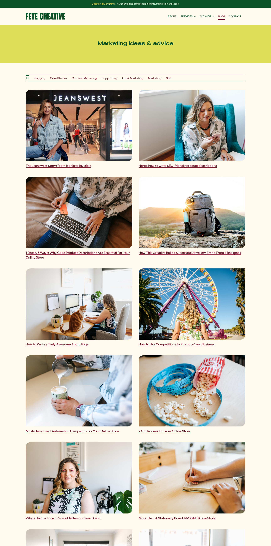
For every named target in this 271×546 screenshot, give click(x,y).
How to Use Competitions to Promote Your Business (177, 344)
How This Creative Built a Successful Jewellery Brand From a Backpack (190, 253)
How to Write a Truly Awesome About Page (57, 344)
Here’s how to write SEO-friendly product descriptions (178, 166)
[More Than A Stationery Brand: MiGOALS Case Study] (192, 444)
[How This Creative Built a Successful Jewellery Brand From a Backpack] (192, 178)
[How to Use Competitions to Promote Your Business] (192, 270)
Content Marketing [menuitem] (84, 78)
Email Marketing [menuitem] (132, 78)
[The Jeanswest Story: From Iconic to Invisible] (79, 92)
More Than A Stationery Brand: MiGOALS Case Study (177, 518)
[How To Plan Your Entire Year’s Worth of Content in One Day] (79, 531)
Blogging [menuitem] (39, 78)
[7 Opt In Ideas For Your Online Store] (192, 357)
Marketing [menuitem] (154, 78)
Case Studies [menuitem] (58, 78)
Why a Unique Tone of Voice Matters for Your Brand (63, 518)
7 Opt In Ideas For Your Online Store (164, 431)
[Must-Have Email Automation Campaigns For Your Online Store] (79, 357)
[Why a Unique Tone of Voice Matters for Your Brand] (79, 444)
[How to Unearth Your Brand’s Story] (192, 531)
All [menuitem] (27, 78)
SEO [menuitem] (169, 78)
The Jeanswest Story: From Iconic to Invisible (58, 166)
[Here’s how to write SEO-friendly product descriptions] (192, 92)
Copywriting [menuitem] (109, 78)
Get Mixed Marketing (103, 3)
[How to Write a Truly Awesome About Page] (79, 270)
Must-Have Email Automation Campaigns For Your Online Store (72, 431)
